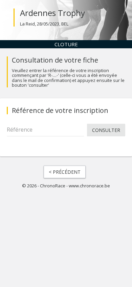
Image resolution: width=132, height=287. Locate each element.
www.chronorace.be (89, 186)
